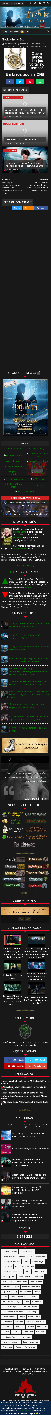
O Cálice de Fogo (9, 1307)
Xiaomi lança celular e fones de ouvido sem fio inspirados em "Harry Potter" (30, 1176)
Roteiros (16, 1332)
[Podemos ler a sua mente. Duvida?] (37, 821)
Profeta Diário (19, 531)
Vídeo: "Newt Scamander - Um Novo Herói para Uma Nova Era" (36, 1000)
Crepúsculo (7, 1266)
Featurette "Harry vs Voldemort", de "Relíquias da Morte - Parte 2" (12, 1000)
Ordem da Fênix (9, 1317)
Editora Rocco (21, 1282)
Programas (7, 1327)
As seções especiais (14, 466)
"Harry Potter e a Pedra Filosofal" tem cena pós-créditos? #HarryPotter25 (29, 625)
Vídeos (18, 1347)
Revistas (6, 1332)
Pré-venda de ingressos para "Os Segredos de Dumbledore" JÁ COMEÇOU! (27, 1190)
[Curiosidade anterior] (21, 919)
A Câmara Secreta (10, 1251)
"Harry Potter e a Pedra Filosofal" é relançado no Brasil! (25, 636)
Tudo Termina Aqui (30, 1342)
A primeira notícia (14, 455)
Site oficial (40, 1332)
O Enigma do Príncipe (28, 1307)
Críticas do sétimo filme (12, 1271)
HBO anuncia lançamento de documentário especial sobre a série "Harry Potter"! (29, 718)
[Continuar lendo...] (25, 565)
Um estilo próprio (14, 461)
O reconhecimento (14, 479)
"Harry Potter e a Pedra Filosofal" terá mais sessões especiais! (29, 648)
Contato (27, 1369)
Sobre (18, 1371)
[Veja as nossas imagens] (44, 3)
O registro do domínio (14, 472)
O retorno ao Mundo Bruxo (38, 455)
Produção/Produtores (35, 1322)
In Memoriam (39, 479)
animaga (17, 537)
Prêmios (30, 1327)
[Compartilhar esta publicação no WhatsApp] (40, 81)
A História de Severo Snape (12, 976)
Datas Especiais (9, 150)
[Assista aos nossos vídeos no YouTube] (40, 3)
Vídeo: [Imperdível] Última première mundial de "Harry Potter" (23, 1088)
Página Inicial (11, 1369)
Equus (16, 1287)
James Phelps (8, 1302)
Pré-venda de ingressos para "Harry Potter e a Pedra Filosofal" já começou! (28, 660)
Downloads (38, 1276)
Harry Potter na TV (18, 1297)
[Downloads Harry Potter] (13, 837)
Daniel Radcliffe (39, 1271)
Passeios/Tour (34, 1317)
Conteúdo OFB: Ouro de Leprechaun (21, 139)
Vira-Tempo (7, 1347)
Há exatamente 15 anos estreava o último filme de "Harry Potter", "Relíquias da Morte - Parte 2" (29, 694)
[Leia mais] (28, 588)
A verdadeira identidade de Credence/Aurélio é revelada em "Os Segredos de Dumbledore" (29, 1217)
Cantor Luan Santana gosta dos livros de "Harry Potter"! (24, 1097)
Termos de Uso (26, 1374)
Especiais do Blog (14, 47)
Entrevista (6, 1287)
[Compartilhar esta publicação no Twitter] (20, 81)
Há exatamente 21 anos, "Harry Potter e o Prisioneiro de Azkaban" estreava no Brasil (24, 164)
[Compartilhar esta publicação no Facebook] (10, 81)
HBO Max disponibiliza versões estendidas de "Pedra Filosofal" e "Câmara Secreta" (27, 1162)
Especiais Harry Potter (31, 1287)
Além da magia (38, 448)
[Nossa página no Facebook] (30, 3)
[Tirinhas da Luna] (13, 829)
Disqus (17, 208)
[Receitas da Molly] (13, 814)
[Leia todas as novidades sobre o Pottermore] (25, 844)
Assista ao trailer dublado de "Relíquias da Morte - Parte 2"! (25, 1082)
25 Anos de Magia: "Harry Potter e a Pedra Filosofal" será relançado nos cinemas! (28, 683)
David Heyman (24, 1276)
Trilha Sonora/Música (11, 1342)
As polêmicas (39, 466)
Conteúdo (40, 1369)
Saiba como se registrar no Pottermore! (30, 1148)
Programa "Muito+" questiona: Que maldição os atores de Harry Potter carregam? (12, 952)
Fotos (5, 1297)
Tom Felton (26, 1337)
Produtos (19, 1322)
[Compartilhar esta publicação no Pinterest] (30, 81)
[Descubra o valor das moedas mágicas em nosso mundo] (37, 837)
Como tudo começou (14, 448)
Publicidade (42, 1327)
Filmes (37, 1292)
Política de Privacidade (36, 1371)
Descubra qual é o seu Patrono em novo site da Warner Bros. (28, 1135)
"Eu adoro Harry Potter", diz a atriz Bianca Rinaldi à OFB (24, 1103)
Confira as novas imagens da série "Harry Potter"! (28, 729)
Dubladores (7, 1282)
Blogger (28, 208)
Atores (26, 1261)
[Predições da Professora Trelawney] (37, 829)
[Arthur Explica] (13, 821)
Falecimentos (25, 1292)
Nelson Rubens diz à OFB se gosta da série (22, 1092)
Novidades (36, 1302)
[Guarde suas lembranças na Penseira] (37, 814)
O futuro (39, 485)
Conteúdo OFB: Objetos (13, 124)
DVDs (27, 1271)
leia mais (26, 1410)
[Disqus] (25, 251)
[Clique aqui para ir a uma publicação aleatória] (25, 745)
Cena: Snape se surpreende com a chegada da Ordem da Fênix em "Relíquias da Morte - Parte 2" (36, 952)
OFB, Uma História (27, 491)
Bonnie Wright (38, 1261)
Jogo (18, 1302)
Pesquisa (7, 1371)
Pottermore (7, 1322)
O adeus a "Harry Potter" (14, 485)
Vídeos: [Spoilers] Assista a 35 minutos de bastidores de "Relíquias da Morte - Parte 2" (25, 111)
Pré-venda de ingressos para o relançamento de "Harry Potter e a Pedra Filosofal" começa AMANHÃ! (28, 671)
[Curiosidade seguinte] (28, 919)
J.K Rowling (33, 1297)
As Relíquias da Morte (12, 97)
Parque (22, 1317)
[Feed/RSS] (48, 3)
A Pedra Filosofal (27, 1251)
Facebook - (41, 208)
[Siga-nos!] (35, 3)
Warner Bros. (30, 1347)
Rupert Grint (28, 1332)
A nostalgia (39, 472)
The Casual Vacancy (10, 1337)
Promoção (19, 1327)
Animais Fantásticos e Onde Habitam (17, 1256)
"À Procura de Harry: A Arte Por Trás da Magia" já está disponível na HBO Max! (27, 706)
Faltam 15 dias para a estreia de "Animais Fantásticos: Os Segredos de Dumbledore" (29, 1203)
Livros (26, 1302)
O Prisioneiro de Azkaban (13, 1312)
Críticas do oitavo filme (24, 1266)
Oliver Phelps (32, 1312)
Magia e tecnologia (39, 461)
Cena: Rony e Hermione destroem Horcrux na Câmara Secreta (36, 976)
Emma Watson (36, 1282)
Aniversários (41, 1256)
